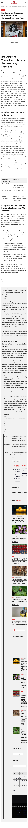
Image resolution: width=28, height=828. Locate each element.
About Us (19, 810)
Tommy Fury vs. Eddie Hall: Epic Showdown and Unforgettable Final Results (20, 520)
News (18, 461)
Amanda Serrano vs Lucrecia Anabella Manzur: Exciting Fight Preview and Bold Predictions (24, 700)
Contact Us (25, 810)
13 (20, 780)
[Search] (26, 2)
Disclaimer (18, 812)
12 (18, 780)
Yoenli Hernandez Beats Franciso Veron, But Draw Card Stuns (19, 540)
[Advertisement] (20, 648)
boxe (14, 461)
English (17, 630)
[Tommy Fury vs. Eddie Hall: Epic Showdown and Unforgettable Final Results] (16, 661)
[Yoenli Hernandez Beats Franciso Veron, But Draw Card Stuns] (16, 677)
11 (16, 780)
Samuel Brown (15, 9)
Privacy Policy (19, 814)
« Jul (14, 790)
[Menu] (2, 2)
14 (22, 780)
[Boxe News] (14, 2)
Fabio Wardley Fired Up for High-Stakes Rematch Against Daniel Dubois (19, 581)
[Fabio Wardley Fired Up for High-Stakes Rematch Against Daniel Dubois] (16, 713)
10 (14, 780)
